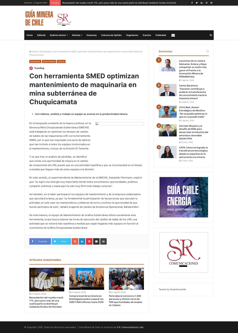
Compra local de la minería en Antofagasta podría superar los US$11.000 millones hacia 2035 (86, 298)
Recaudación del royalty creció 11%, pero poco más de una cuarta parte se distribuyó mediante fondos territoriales (120, 2)
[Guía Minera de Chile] (47, 18)
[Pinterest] (89, 241)
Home (30, 35)
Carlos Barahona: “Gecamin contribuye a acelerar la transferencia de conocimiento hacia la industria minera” (193, 92)
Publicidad (161, 35)
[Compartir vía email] (96, 241)
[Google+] (75, 241)
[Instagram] (206, 3)
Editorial (41, 35)
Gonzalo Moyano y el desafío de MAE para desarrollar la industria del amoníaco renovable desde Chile (193, 132)
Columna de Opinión (111, 35)
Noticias (76, 35)
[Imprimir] (103, 241)
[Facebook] (191, 3)
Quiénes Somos (58, 35)
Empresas (92, 35)
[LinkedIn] (201, 3)
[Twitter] (196, 3)
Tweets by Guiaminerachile (172, 289)
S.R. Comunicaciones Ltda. (130, 327)
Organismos (132, 35)
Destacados (45, 51)
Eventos (147, 35)
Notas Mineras (49, 61)
